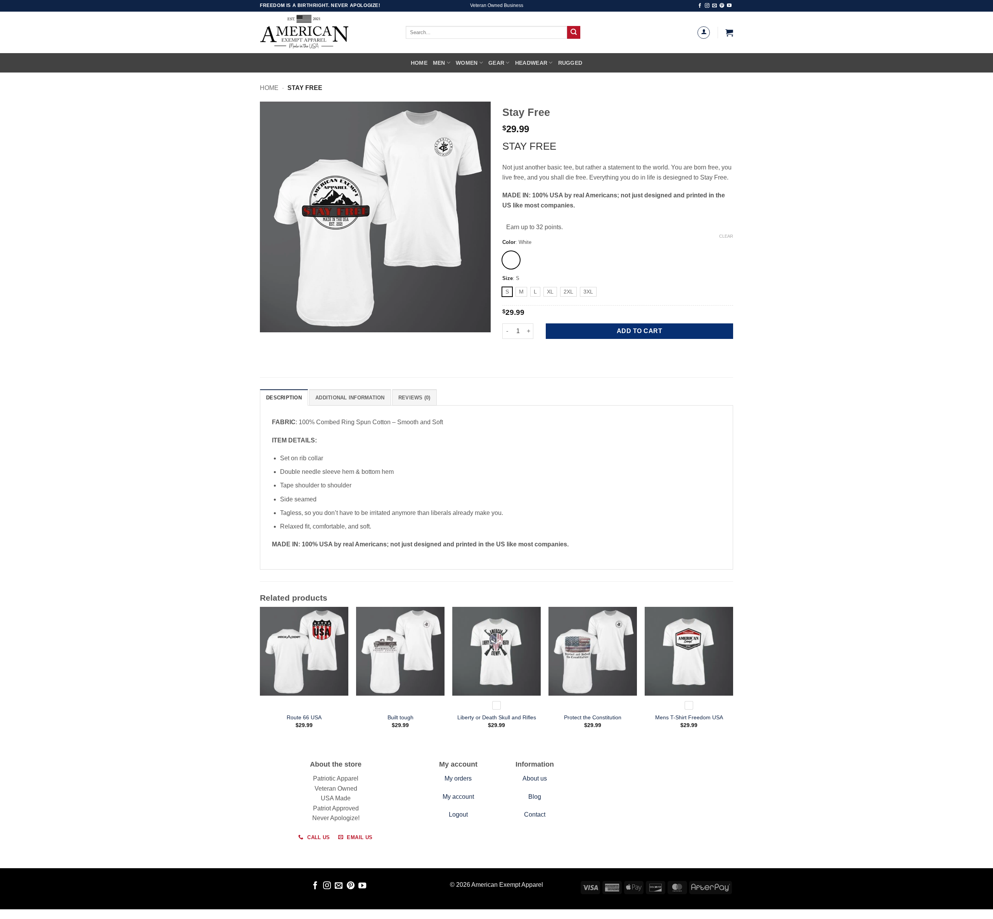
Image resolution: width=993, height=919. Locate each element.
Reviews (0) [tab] (414, 398)
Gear (496, 63)
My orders (458, 778)
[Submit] (573, 32)
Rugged (570, 63)
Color (509, 242)
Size (507, 278)
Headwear (531, 63)
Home (419, 63)
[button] (729, 32)
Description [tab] (284, 398)
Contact (534, 814)
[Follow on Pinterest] (722, 6)
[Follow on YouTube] (729, 6)
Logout (458, 814)
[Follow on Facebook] (699, 6)
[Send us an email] (714, 6)
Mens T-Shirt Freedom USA (689, 717)
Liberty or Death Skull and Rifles (496, 717)
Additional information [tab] (350, 398)
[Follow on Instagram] (707, 6)
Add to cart (639, 331)
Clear (726, 236)
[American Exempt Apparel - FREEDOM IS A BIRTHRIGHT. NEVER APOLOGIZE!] (322, 32)
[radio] (511, 260)
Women (466, 63)
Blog (534, 796)
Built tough (400, 717)
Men (439, 63)
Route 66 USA (304, 717)
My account (458, 796)
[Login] (703, 32)
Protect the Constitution (592, 717)
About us (534, 778)
